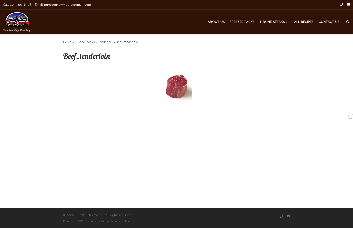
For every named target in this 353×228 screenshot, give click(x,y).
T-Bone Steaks (85, 42)
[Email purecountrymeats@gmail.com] (348, 4)
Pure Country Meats (88, 215)
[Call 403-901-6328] (341, 4)
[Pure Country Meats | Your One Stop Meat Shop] (16, 18)
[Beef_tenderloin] (176, 86)
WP (80, 221)
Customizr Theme (121, 221)
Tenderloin (105, 42)
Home (67, 42)
